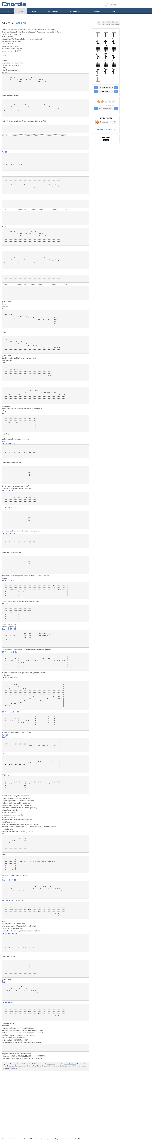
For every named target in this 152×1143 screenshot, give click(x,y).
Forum (112, 11)
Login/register (114, 5)
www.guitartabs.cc (70, 1064)
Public (53, 11)
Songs (20, 11)
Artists (35, 11)
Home (8, 11)
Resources (96, 11)
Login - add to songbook (104, 130)
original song (51, 1064)
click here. (14, 1068)
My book (75, 11)
